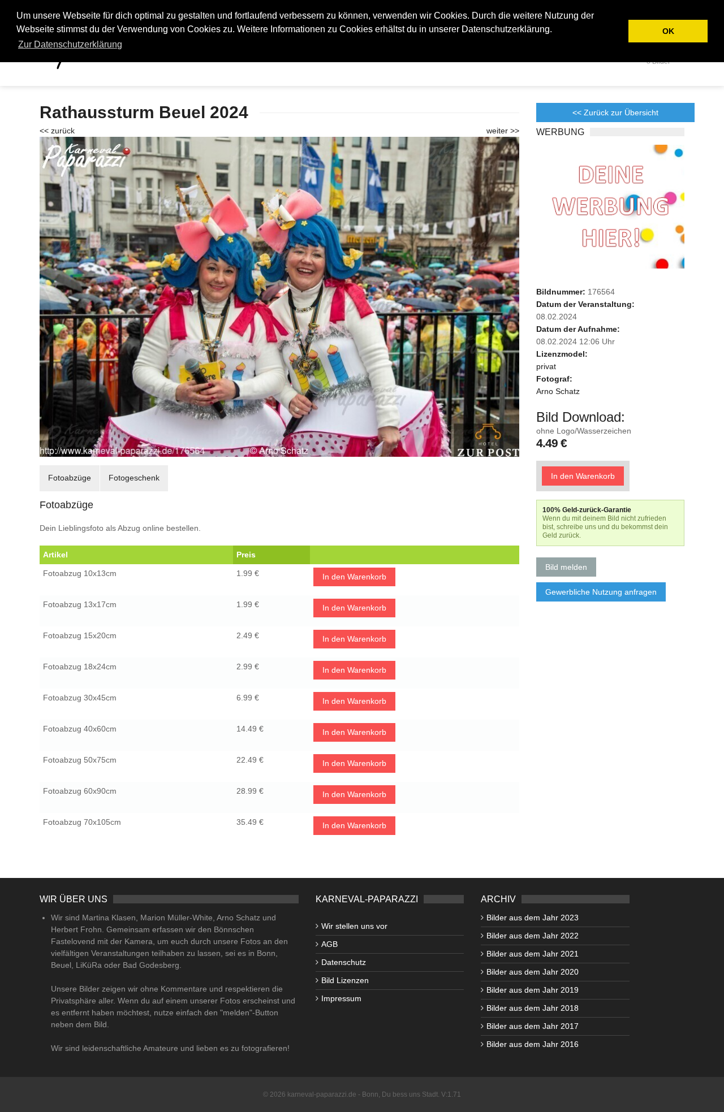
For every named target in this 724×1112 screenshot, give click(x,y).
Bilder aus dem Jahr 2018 (532, 1008)
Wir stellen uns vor (354, 926)
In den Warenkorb (354, 576)
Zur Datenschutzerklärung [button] (70, 44)
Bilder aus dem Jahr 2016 (532, 1044)
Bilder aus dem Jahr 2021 (532, 953)
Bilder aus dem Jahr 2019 (532, 989)
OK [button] (668, 31)
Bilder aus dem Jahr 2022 (532, 935)
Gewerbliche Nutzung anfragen (601, 591)
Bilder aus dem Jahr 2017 (532, 1026)
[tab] (70, 478)
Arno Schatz (558, 391)
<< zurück (57, 130)
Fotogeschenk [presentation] (134, 477)
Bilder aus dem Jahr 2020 (532, 971)
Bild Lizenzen (345, 980)
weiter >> (502, 130)
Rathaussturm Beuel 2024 (144, 112)
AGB (329, 944)
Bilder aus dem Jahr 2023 (532, 917)
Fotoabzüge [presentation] (69, 477)
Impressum (341, 998)
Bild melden (566, 567)
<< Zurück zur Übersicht (615, 112)
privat (546, 366)
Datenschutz (343, 962)
